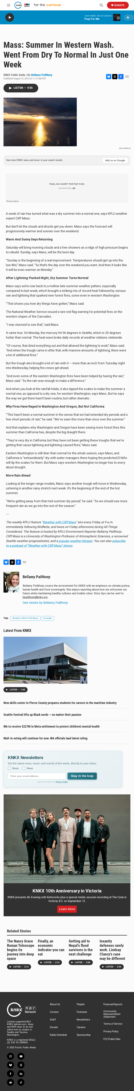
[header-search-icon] (101, 5)
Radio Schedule (58, 1035)
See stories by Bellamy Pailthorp (45, 602)
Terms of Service (112, 1024)
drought (47, 618)
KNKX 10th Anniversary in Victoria (67, 890)
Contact (54, 1012)
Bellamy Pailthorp (41, 75)
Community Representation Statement (112, 1014)
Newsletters (83, 1019)
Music (15, 768)
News (30, 768)
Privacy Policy (62, 782)
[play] (9, 17)
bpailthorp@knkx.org (35, 597)
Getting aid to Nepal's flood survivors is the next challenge (81, 947)
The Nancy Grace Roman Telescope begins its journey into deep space (20, 950)
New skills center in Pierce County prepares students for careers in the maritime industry (60, 703)
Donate (119, 5)
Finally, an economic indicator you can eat (51, 947)
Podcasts (82, 1012)
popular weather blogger (75, 541)
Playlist (81, 1004)
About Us (55, 1004)
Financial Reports (112, 1004)
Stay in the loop (82, 776)
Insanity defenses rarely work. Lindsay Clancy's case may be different (112, 950)
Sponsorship (84, 1035)
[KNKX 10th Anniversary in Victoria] (67, 838)
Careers (81, 1027)
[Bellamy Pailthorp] (11, 582)
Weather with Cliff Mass (59, 522)
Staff (53, 1019)
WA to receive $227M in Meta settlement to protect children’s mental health (51, 726)
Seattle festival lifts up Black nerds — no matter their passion (42, 714)
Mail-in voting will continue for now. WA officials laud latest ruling (45, 738)
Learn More (67, 909)
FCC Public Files (111, 1039)
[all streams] (129, 17)
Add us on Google (115, 160)
